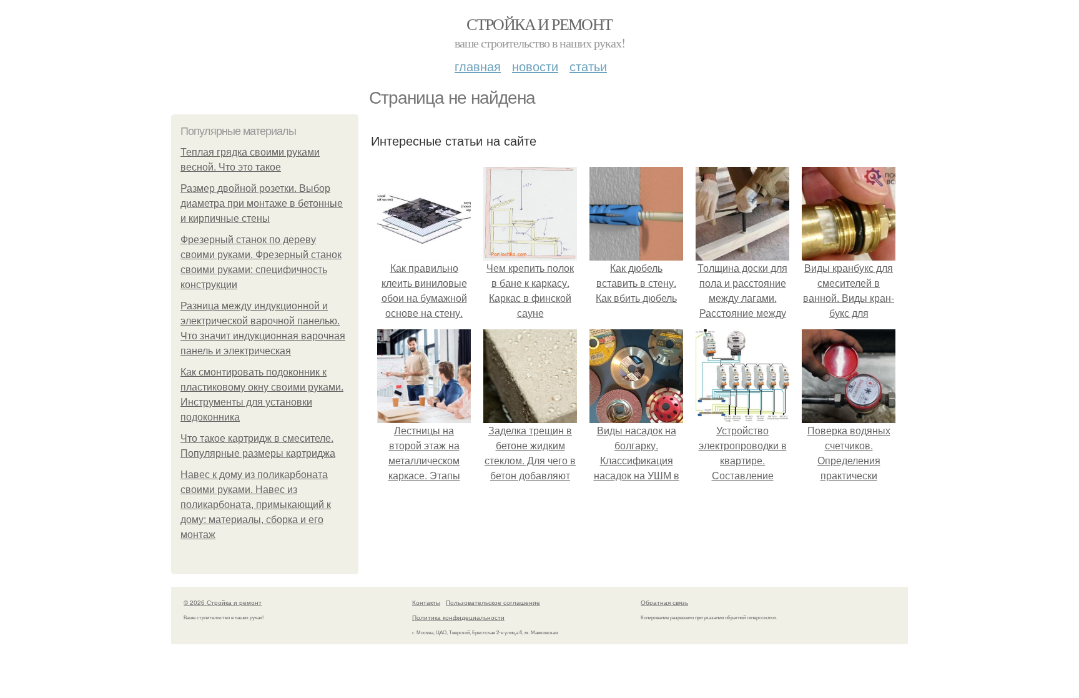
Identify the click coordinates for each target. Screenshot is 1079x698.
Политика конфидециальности (458, 617)
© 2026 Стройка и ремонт (223, 602)
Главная (478, 66)
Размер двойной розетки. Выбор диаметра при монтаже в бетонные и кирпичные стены (261, 203)
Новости (535, 66)
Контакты (426, 602)
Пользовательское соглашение (493, 602)
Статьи (588, 66)
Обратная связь (664, 602)
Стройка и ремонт (539, 23)
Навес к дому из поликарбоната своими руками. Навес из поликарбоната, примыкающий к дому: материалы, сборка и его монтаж (255, 504)
